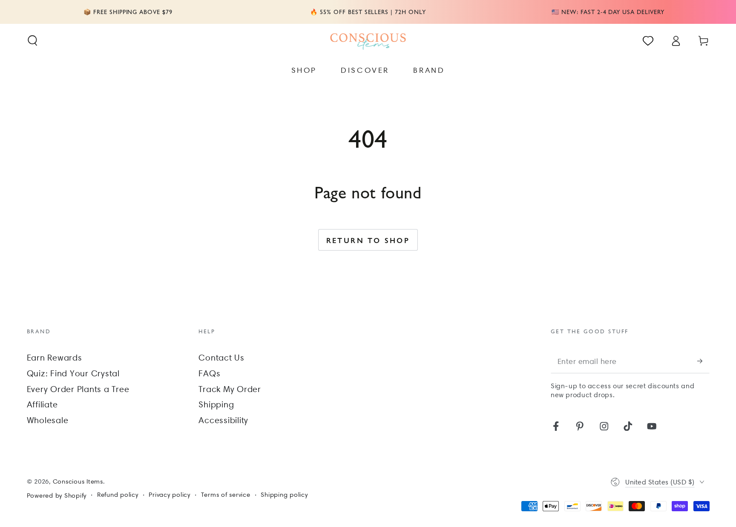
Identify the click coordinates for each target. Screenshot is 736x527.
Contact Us (221, 357)
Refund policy (117, 494)
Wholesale (48, 420)
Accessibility (223, 420)
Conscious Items (78, 481)
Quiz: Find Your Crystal (73, 373)
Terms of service (225, 494)
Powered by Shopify (57, 495)
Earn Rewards (54, 357)
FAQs (209, 373)
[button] (32, 40)
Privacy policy (169, 494)
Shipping (216, 404)
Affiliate (42, 404)
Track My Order (229, 389)
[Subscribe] (703, 361)
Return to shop (368, 240)
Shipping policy (284, 494)
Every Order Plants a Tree (78, 389)
